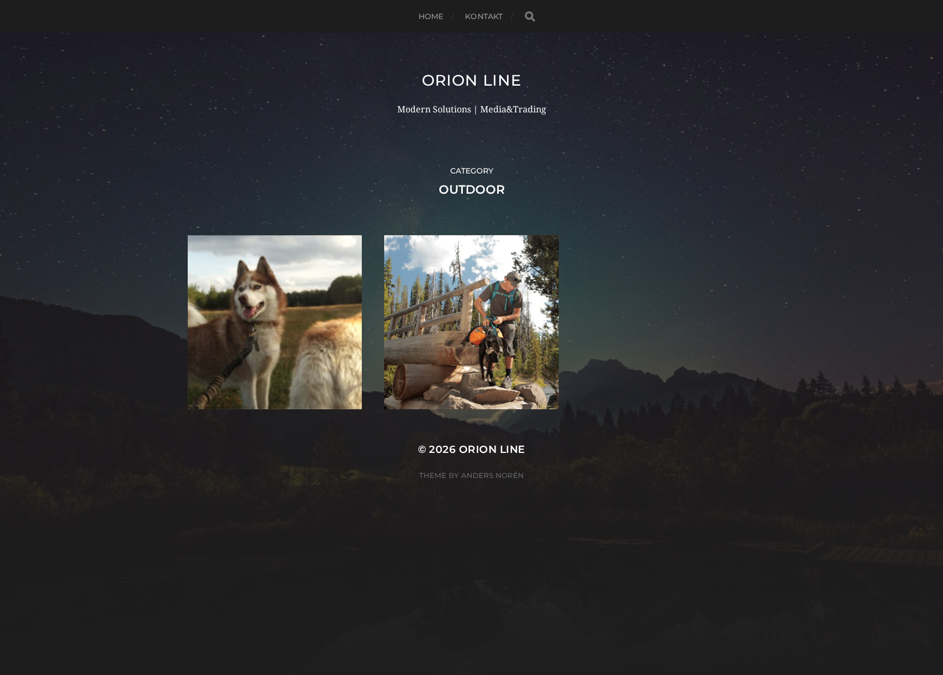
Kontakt (484, 16)
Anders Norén (492, 475)
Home (431, 16)
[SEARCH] (529, 16)
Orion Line (472, 80)
